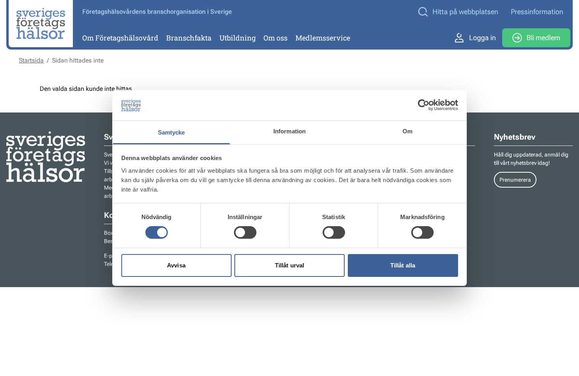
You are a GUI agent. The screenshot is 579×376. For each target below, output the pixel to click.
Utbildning (237, 37)
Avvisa (176, 265)
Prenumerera (515, 180)
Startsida (31, 60)
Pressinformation (537, 11)
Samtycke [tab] (171, 132)
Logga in (482, 37)
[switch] (245, 232)
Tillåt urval (289, 265)
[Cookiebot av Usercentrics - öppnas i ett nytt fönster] (423, 105)
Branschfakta (189, 37)
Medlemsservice (322, 37)
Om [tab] (407, 131)
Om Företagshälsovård (120, 37)
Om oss (276, 37)
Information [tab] (289, 131)
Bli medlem (543, 37)
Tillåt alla (402, 265)
